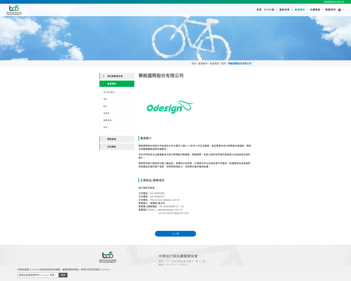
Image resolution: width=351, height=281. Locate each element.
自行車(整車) (109, 92)
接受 (63, 275)
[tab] (116, 76)
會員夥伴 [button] (300, 9)
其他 (105, 127)
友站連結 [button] (111, 146)
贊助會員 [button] (111, 139)
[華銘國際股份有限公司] (170, 107)
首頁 (260, 9)
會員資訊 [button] (111, 84)
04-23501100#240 (177, 264)
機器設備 (107, 120)
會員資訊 (214, 63)
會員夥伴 (203, 63)
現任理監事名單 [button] (115, 76)
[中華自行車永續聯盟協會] (14, 9)
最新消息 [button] (285, 9)
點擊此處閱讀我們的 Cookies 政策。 (38, 275)
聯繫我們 (330, 9)
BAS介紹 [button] (269, 9)
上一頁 (175, 233)
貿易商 (106, 113)
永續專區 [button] (316, 9)
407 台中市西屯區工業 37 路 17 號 (185, 261)
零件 (105, 99)
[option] (170, 107)
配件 (223, 63)
